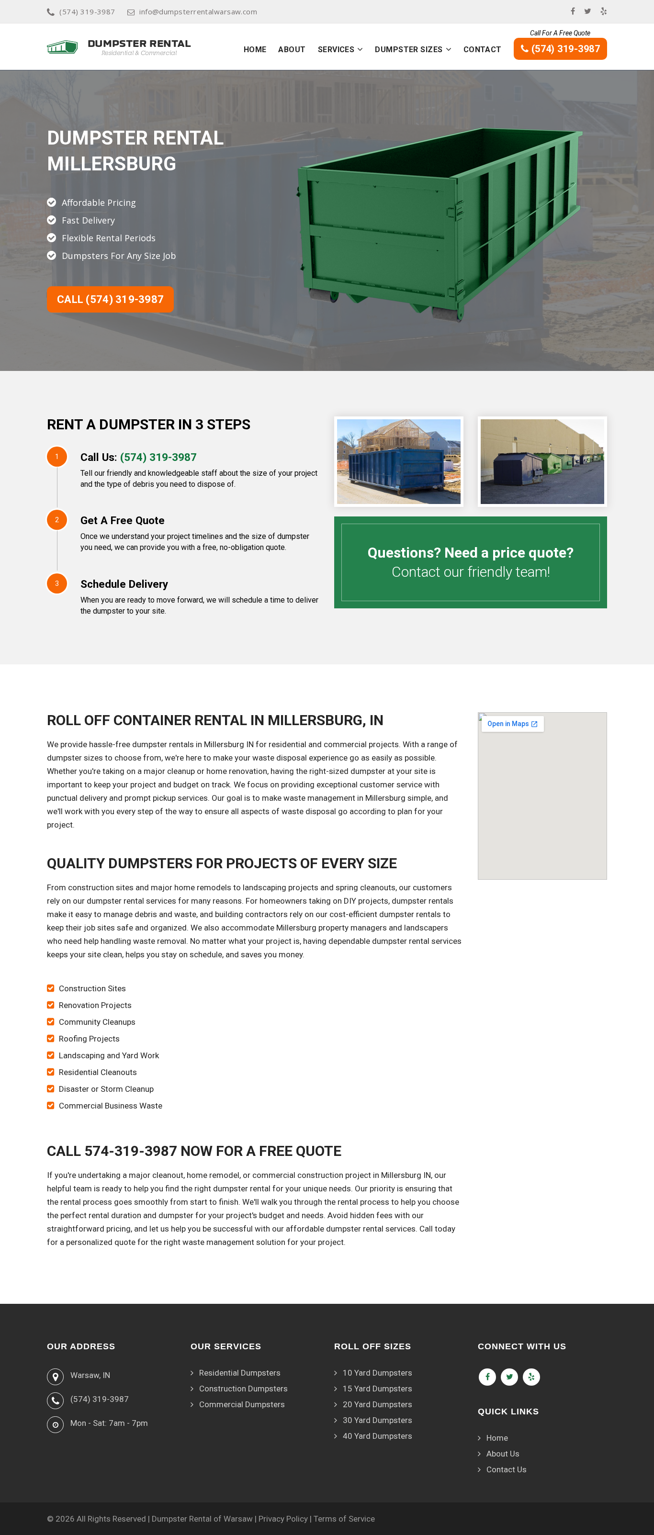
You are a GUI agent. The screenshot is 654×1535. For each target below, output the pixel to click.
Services (336, 49)
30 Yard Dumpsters (377, 1420)
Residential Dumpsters (240, 1372)
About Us (502, 1453)
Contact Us (506, 1469)
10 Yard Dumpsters (377, 1372)
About (291, 49)
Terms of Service (344, 1519)
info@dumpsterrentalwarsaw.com (198, 11)
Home (255, 49)
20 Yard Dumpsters (377, 1404)
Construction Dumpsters (243, 1388)
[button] (360, 49)
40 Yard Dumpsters (377, 1436)
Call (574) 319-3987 (110, 299)
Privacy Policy (283, 1519)
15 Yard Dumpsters (377, 1388)
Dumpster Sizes (408, 49)
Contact (482, 49)
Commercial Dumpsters (242, 1404)
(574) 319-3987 (87, 11)
